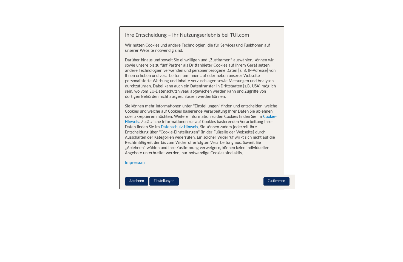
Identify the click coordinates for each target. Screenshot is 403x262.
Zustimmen (276, 181)
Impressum (135, 163)
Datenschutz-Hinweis (179, 127)
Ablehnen (136, 181)
